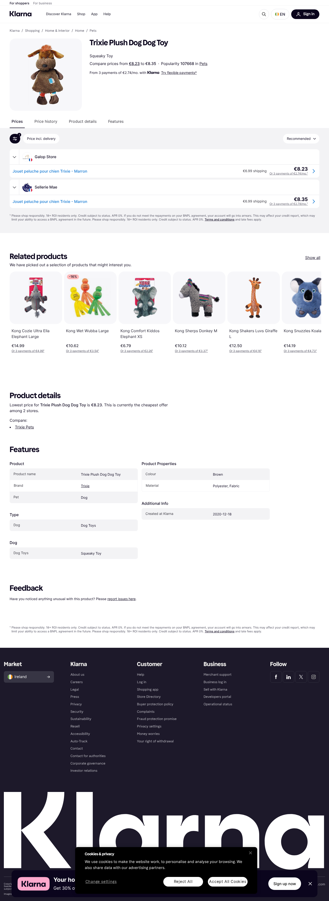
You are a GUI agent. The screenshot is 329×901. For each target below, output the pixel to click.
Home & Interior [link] (57, 31)
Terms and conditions (219, 219)
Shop (81, 14)
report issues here (121, 599)
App (94, 14)
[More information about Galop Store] (14, 157)
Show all (312, 257)
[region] (166, 870)
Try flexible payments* (179, 73)
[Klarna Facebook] (276, 677)
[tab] (17, 121)
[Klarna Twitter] (301, 677)
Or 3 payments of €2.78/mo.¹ (289, 204)
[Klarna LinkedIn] (288, 677)
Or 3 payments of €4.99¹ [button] (28, 351)
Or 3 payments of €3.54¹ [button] (82, 351)
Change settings (101, 882)
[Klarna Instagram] (313, 677)
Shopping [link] (32, 31)
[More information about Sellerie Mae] (14, 187)
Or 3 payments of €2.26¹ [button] (136, 351)
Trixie (85, 486)
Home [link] (79, 31)
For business (42, 3)
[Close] (250, 853)
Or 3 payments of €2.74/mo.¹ (289, 173)
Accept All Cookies (227, 881)
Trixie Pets (24, 427)
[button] (280, 14)
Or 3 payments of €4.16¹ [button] (245, 351)
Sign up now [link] (284, 883)
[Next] (312, 312)
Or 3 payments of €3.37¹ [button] (191, 351)
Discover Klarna (58, 14)
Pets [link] (93, 31)
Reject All (183, 881)
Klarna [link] (15, 31)
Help (107, 14)
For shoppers (19, 3)
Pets (203, 63)
